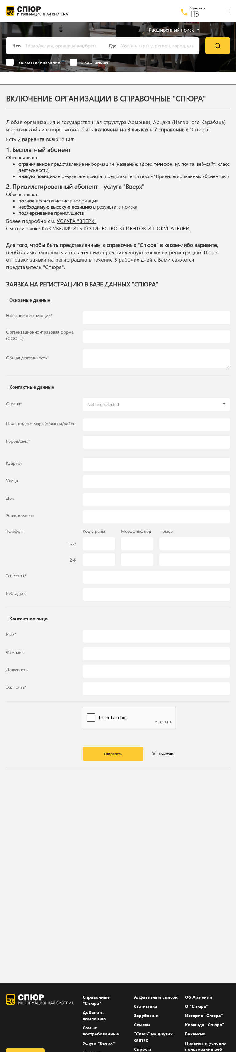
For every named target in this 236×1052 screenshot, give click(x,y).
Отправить (113, 754)
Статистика (145, 1006)
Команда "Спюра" (204, 1024)
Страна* (14, 404)
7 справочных (171, 129)
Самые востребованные (101, 1031)
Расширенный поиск (171, 30)
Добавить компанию (94, 1015)
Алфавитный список (156, 997)
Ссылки (142, 1024)
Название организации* (29, 315)
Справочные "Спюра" (96, 1000)
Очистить (166, 754)
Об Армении (198, 997)
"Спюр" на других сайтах (153, 1037)
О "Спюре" (196, 1006)
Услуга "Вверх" (99, 1043)
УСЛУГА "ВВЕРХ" (76, 221)
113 (194, 13)
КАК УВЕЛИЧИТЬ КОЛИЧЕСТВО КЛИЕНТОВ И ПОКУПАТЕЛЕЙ (116, 228)
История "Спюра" (204, 1015)
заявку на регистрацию (172, 252)
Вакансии (195, 1034)
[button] (156, 404)
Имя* (11, 634)
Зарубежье (146, 1015)
